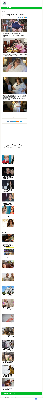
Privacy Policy (6, 393)
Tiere (4, 7)
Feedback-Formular (12, 393)
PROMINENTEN (9, 7)
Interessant (14, 7)
